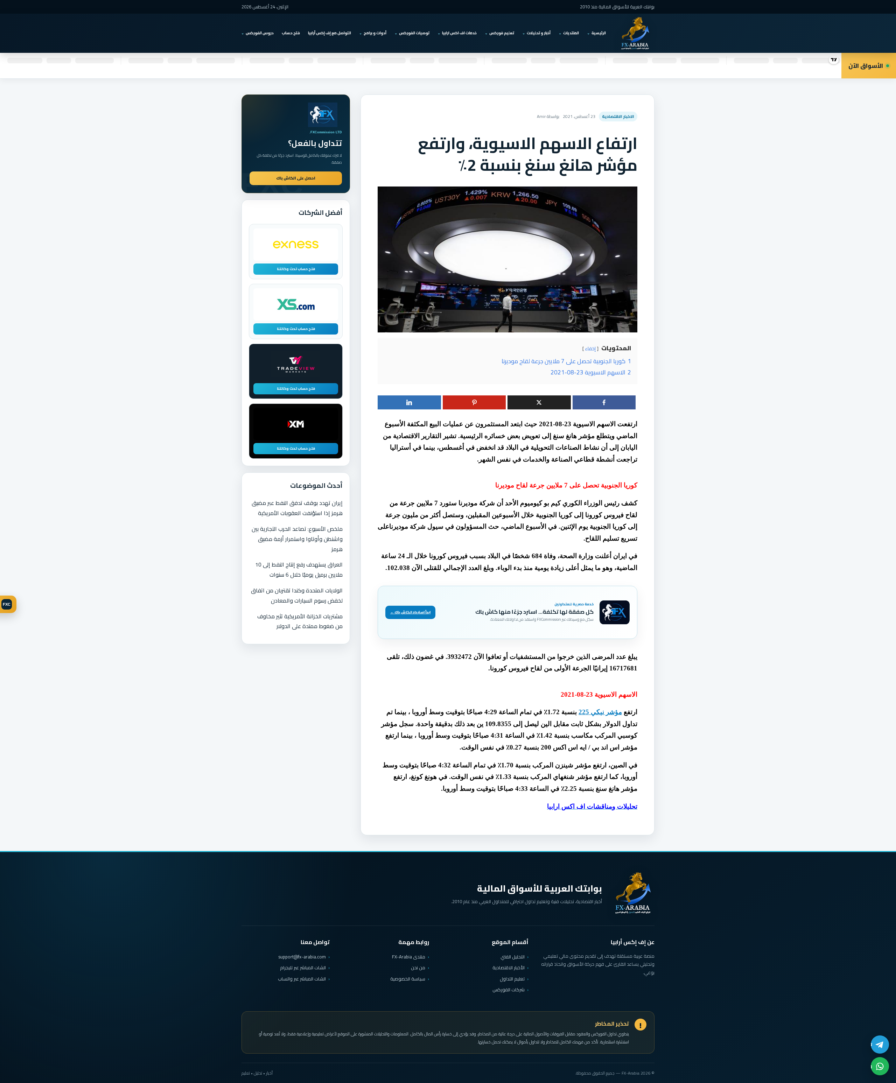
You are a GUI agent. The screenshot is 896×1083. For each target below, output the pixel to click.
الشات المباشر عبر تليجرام (303, 968)
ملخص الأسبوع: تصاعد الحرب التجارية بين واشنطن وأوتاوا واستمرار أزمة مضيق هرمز (297, 538)
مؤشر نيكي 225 (600, 712)
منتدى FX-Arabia (408, 956)
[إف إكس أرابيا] (634, 33)
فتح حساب (291, 32)
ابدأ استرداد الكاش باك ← (410, 612)
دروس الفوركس (260, 32)
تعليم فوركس (501, 32)
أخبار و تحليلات (539, 32)
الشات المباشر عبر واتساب (302, 979)
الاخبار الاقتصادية (618, 116)
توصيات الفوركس (414, 32)
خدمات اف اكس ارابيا (459, 32)
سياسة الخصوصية (407, 979)
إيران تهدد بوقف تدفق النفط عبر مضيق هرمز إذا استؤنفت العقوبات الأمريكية (297, 508)
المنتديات (571, 32)
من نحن (418, 967)
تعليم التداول (512, 979)
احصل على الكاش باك (295, 178)
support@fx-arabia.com (302, 957)
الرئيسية (599, 32)
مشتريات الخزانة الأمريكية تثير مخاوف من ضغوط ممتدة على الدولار (300, 621)
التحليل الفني (512, 956)
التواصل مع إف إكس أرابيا (329, 32)
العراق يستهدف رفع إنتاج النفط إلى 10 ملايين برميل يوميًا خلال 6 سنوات (299, 569)
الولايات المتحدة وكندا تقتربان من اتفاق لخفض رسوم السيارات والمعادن (297, 595)
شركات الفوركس (508, 989)
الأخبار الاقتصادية (508, 967)
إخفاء (590, 348)
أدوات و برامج (375, 32)
